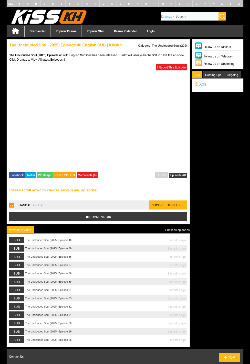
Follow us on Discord (217, 46)
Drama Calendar (125, 31)
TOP (231, 357)
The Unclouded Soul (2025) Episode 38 (48, 256)
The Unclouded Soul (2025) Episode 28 (48, 340)
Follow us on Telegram (218, 56)
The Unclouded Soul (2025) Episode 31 (48, 315)
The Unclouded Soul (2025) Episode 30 (48, 323)
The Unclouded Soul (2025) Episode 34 (48, 290)
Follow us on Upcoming (219, 63)
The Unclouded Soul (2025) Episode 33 (48, 298)
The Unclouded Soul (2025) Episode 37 (48, 265)
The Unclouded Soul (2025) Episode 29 (48, 331)
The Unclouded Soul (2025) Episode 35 (48, 281)
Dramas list (38, 31)
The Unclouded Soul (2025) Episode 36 (48, 273)
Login (151, 31)
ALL (10, 3)
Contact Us (16, 356)
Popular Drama (66, 31)
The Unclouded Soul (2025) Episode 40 (48, 240)
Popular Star (95, 31)
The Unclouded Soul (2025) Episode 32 (48, 306)
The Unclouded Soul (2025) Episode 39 (48, 248)
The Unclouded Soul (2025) (170, 45)
